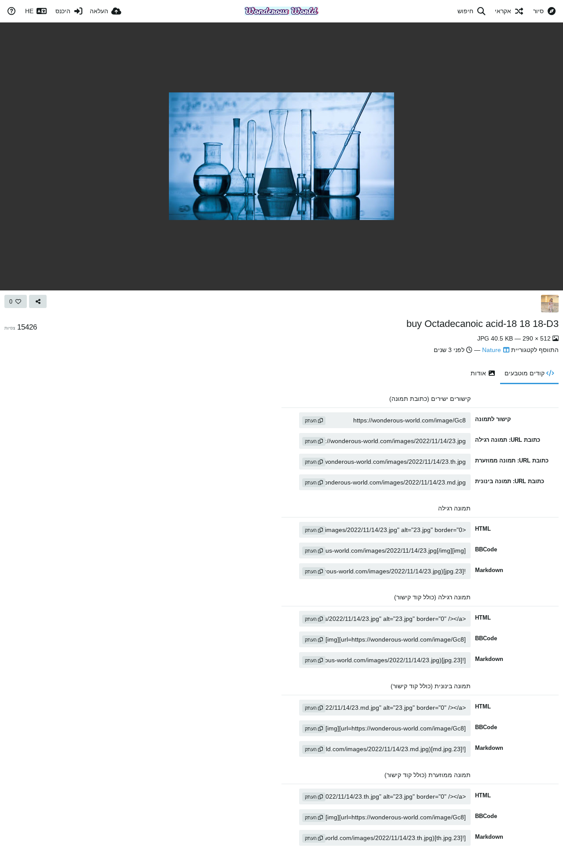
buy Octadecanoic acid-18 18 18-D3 (482, 323)
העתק (311, 420)
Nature (491, 349)
